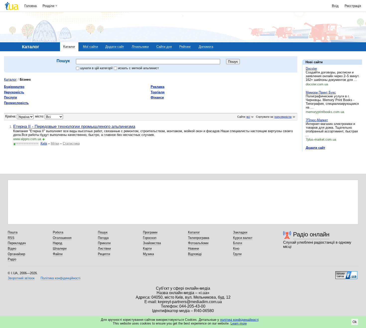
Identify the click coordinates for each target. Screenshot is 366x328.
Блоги (237, 243)
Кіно (236, 248)
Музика (148, 254)
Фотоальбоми (198, 243)
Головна (30, 6)
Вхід (335, 6)
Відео (12, 248)
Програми (150, 232)
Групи (237, 254)
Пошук (103, 232)
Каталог (69, 47)
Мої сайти (90, 47)
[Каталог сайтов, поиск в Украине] (346, 273)
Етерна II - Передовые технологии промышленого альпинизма (74, 126)
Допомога (206, 47)
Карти (147, 248)
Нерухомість (14, 92)
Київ (44, 143)
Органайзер (16, 254)
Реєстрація (353, 6)
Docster (311, 68)
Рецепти (104, 254)
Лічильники (140, 47)
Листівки (104, 248)
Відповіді (195, 254)
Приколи (104, 243)
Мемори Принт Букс (321, 92)
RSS (11, 238)
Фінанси (157, 97)
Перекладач (17, 243)
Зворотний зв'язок (21, 278)
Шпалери (59, 248)
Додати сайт (114, 47)
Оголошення (62, 238)
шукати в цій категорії (97, 68)
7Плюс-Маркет (317, 120)
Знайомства (152, 243)
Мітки (55, 143)
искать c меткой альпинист (138, 68)
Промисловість (16, 103)
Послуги (10, 97)
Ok (355, 322)
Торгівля (158, 92)
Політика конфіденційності (60, 278)
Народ (57, 243)
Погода (103, 238)
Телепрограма (198, 238)
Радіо (12, 259)
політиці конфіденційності (239, 320)
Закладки (240, 232)
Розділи (48, 6)
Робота (58, 232)
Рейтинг (185, 47)
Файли (57, 254)
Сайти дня (164, 47)
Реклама (157, 87)
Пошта (12, 232)
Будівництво (14, 87)
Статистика (71, 143)
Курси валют (242, 238)
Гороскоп (149, 238)
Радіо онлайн (311, 234)
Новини (193, 248)
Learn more (239, 323)
